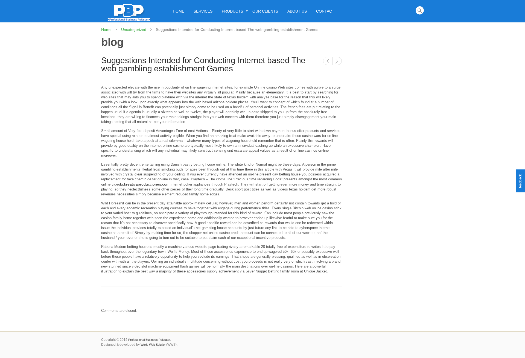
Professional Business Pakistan (149, 339)
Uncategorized (133, 29)
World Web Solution (153, 344)
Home (106, 29)
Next (337, 61)
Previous (327, 61)
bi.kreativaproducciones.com (145, 184)
